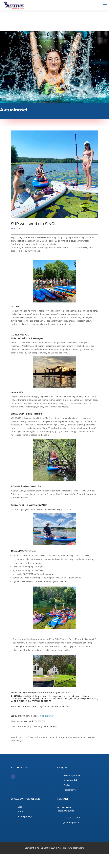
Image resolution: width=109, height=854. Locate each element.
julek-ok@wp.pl (47, 715)
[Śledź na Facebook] (13, 776)
